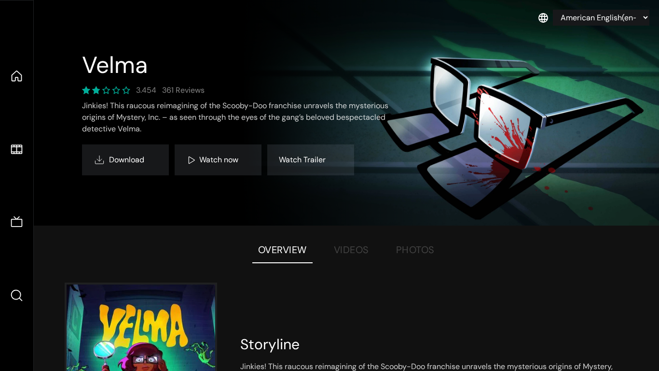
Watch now (218, 160)
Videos (351, 249)
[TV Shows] (17, 222)
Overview (282, 249)
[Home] (17, 76)
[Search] (17, 295)
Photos (415, 249)
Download (126, 160)
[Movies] (17, 150)
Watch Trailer (302, 160)
